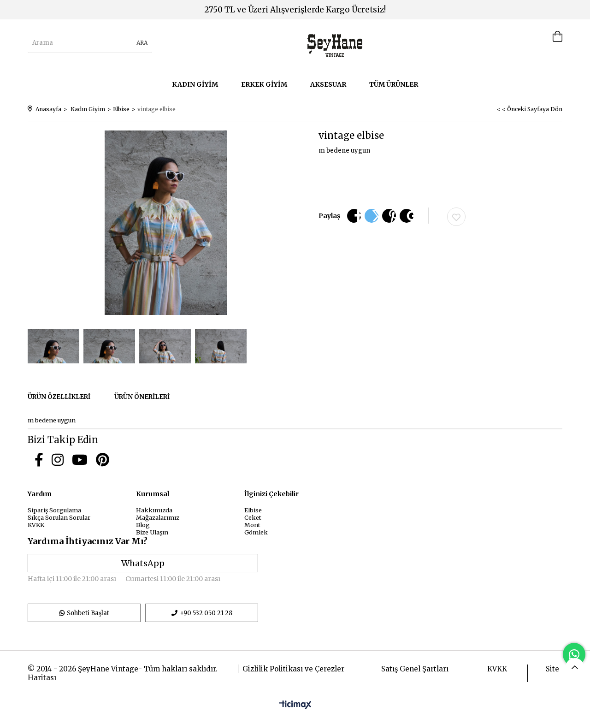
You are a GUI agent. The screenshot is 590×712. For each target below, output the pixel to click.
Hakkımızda (154, 510)
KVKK (36, 524)
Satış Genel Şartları (414, 669)
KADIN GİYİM (195, 84)
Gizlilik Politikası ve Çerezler (293, 669)
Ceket (252, 517)
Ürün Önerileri (142, 397)
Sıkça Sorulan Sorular (59, 517)
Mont (252, 524)
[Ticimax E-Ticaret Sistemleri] (295, 705)
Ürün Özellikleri (59, 397)
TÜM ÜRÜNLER (393, 84)
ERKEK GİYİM (264, 84)
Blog (143, 524)
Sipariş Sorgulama (54, 510)
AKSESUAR (328, 84)
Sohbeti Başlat (88, 613)
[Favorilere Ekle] (456, 217)
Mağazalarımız (157, 517)
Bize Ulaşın (152, 532)
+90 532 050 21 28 (206, 613)
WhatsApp (143, 563)
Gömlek (256, 532)
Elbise (253, 510)
